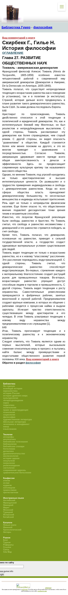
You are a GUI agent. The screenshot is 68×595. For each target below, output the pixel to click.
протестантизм (10, 492)
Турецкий (8, 512)
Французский (10, 503)
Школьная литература (14, 422)
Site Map (7, 552)
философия (42, 27)
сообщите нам (42, 591)
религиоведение (11, 465)
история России (11, 393)
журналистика (10, 391)
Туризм (7, 542)
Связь (6, 549)
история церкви (11, 458)
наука (6, 403)
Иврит (6, 507)
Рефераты (8, 545)
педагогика (8, 405)
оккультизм (9, 460)
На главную (9, 386)
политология (9, 407)
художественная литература (17, 419)
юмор (6, 426)
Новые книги (9, 525)
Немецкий (8, 505)
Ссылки (7, 547)
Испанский (8, 514)
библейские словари (13, 446)
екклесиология (10, 456)
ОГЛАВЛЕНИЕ (12, 53)
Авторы (7, 532)
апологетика (9, 439)
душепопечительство (14, 453)
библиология (10, 444)
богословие (9, 449)
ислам (6, 483)
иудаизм (7, 485)
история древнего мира (15, 395)
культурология (10, 398)
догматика (8, 451)
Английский (9, 500)
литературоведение (13, 400)
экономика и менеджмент (16, 424)
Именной (7, 527)
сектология (9, 468)
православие (9, 490)
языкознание (9, 429)
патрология (9, 463)
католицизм (9, 487)
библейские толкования (15, 441)
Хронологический (12, 530)
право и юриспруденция (15, 410)
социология (9, 414)
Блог (5, 540)
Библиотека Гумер (16, 27)
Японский (8, 510)
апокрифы (8, 437)
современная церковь (14, 470)
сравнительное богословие (17, 472)
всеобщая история (12, 388)
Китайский (8, 517)
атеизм (6, 480)
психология (9, 412)
